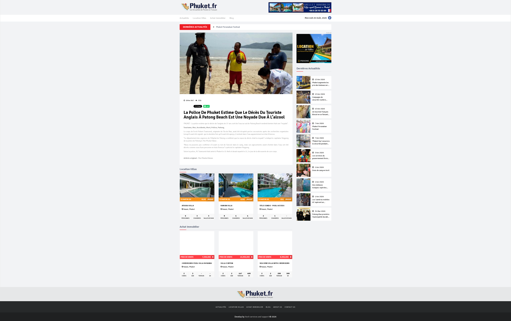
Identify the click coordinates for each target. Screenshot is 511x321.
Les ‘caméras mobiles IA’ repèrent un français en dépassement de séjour (320, 200)
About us (277, 307)
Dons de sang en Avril (320, 169)
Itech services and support (257, 316)
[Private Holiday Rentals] (313, 48)
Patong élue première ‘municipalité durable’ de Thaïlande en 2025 (320, 214)
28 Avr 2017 (190, 101)
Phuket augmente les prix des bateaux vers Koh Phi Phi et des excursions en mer (320, 82)
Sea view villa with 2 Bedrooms (275, 263)
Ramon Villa (226, 206)
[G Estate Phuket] (300, 7)
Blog (232, 18)
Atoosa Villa (188, 206)
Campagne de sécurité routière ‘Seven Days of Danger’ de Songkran (320, 97)
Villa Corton (227, 263)
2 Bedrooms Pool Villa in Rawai (197, 263)
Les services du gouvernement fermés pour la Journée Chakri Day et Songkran (321, 156)
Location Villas (199, 18)
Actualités (184, 18)
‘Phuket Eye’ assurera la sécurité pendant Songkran (320, 141)
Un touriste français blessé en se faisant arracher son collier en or (320, 112)
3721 (199, 101)
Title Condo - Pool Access (272, 206)
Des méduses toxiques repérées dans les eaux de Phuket (319, 185)
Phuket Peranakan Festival (228, 27)
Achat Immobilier (218, 18)
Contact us (290, 307)
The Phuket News (205, 158)
